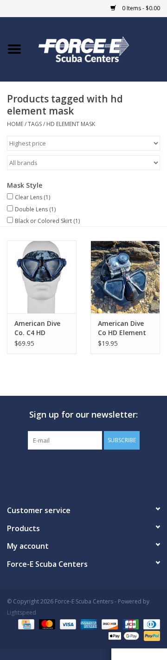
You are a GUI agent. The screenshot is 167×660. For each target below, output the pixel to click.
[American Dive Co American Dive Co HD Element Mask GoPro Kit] (125, 277)
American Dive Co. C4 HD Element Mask (37, 328)
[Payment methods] (25, 624)
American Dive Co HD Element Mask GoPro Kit (123, 328)
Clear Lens (32, 197)
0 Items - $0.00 (140, 8)
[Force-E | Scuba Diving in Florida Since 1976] (97, 48)
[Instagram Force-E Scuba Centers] (116, 468)
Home (15, 124)
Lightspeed (21, 612)
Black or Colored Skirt (47, 221)
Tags (35, 124)
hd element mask (70, 124)
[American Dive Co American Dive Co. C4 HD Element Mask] (42, 277)
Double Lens (35, 209)
